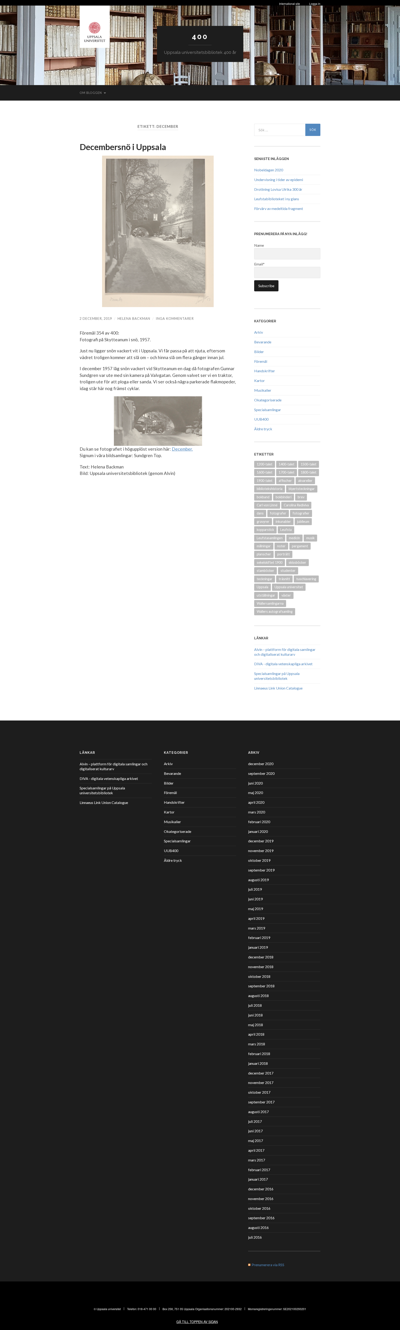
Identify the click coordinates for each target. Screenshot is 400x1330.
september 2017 (261, 1102)
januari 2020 (258, 831)
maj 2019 (255, 908)
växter (286, 595)
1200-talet (264, 464)
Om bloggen (91, 93)
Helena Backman (134, 318)
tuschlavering (306, 579)
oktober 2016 (259, 1208)
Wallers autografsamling (275, 611)
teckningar (264, 579)
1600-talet (264, 472)
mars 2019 (256, 928)
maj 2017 (255, 1140)
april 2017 (256, 1150)
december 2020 (260, 763)
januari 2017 (258, 1179)
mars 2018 (256, 1044)
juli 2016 (255, 1237)
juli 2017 (255, 1121)
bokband (263, 497)
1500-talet (308, 464)
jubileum (303, 521)
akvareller (305, 481)
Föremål (260, 361)
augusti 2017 (258, 1111)
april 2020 (256, 802)
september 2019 (261, 870)
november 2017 (260, 1082)
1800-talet (308, 472)
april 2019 (256, 918)
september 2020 (261, 773)
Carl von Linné (267, 505)
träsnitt (284, 579)
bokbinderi (283, 497)
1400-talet (286, 464)
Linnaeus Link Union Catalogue (278, 688)
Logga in (314, 4)
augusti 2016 (258, 1227)
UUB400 (261, 419)
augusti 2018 (258, 995)
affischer (285, 481)
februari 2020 (259, 821)
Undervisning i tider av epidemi (278, 179)
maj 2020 (255, 792)
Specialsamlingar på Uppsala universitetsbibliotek (277, 675)
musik (310, 538)
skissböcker (297, 562)
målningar (264, 546)
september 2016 (261, 1218)
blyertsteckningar (302, 489)
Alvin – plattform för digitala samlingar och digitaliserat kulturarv (285, 651)
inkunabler (283, 521)
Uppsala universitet (289, 587)
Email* (259, 264)
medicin (294, 538)
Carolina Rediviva (296, 505)
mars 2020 (256, 812)
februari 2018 (259, 1053)
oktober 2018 (259, 976)
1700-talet (286, 472)
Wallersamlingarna (270, 603)
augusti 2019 (258, 879)
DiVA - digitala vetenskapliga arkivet (283, 664)
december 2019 (260, 841)
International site (289, 4)
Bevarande (262, 342)
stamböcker (265, 571)
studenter (288, 571)
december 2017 (260, 1073)
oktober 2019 (259, 860)
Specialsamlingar (267, 409)
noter (281, 546)
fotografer (278, 513)
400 (200, 36)
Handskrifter (264, 371)
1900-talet (264, 481)
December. (182, 449)
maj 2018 (255, 1024)
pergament (300, 546)
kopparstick (265, 530)
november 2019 (260, 850)
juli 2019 (255, 889)
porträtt (283, 554)
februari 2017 (259, 1169)
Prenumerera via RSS (268, 1264)
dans (260, 513)
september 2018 (261, 986)
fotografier (301, 513)
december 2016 (260, 1189)
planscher (264, 554)
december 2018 (260, 957)
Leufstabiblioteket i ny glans (276, 199)
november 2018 (260, 966)
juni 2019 (255, 899)
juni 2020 (255, 783)
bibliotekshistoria (269, 489)
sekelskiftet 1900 (269, 562)
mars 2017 (256, 1160)
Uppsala (262, 587)
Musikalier (262, 390)
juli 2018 (255, 1005)
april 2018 (256, 1034)
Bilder (259, 351)
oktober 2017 (259, 1092)
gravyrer (263, 521)
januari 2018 (258, 1063)
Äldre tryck (263, 429)
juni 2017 (255, 1131)
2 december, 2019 (96, 318)
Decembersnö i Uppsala (123, 147)
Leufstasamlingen (270, 538)
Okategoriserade (267, 400)
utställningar (266, 595)
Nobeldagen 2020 (268, 170)
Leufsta (286, 530)
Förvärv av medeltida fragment (278, 208)
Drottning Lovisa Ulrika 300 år (278, 189)
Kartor (259, 380)
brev (301, 497)
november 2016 (260, 1198)
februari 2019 (259, 937)
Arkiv (258, 332)
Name (259, 245)
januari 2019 (258, 947)
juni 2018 (255, 1015)
